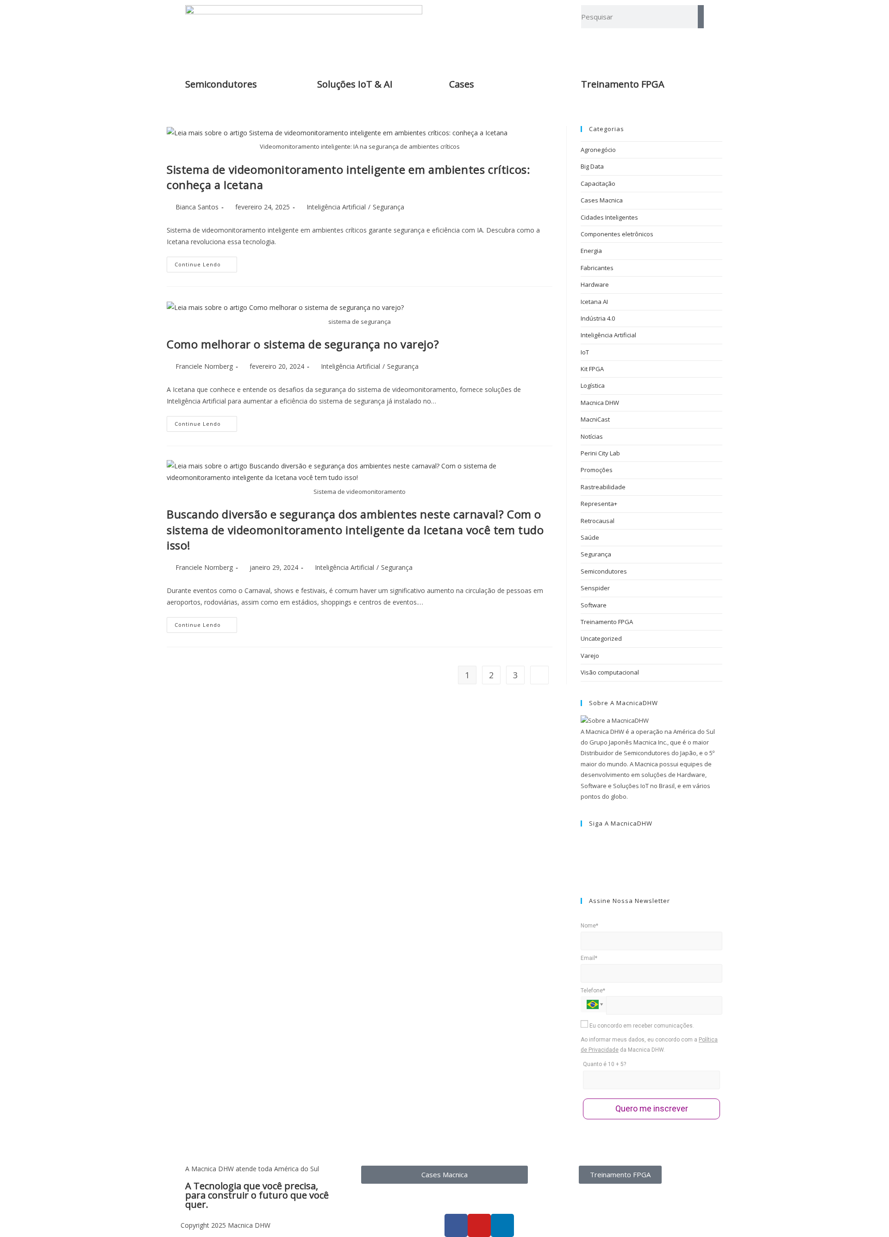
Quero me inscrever (651, 1108)
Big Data (592, 166)
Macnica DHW (600, 402)
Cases (461, 84)
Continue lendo (206, 262)
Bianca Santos (197, 206)
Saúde (590, 537)
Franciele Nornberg (204, 366)
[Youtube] (583, 874)
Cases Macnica (602, 200)
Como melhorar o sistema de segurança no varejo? (303, 344)
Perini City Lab (600, 453)
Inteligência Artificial (336, 206)
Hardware (595, 284)
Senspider (595, 588)
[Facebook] (583, 841)
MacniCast (595, 419)
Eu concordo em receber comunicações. (641, 1025)
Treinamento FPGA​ (622, 84)
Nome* (589, 925)
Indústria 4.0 (598, 318)
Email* (589, 958)
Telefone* (593, 990)
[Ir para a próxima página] (539, 675)
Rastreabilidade (603, 487)
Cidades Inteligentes (609, 217)
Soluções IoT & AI (355, 84)
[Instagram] (583, 852)
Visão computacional (610, 672)
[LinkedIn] (583, 862)
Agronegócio (598, 149)
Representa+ (599, 503)
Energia (591, 250)
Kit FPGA (592, 369)
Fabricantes (597, 268)
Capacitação (598, 183)
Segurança (388, 206)
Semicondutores (221, 84)
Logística (593, 385)
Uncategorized (601, 638)
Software (594, 605)
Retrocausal (597, 521)
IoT (585, 352)
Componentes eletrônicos (617, 234)
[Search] (701, 16)
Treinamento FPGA (607, 622)
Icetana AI (594, 301)
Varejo (590, 655)
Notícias (592, 436)
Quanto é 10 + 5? (604, 1064)
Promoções (597, 470)
